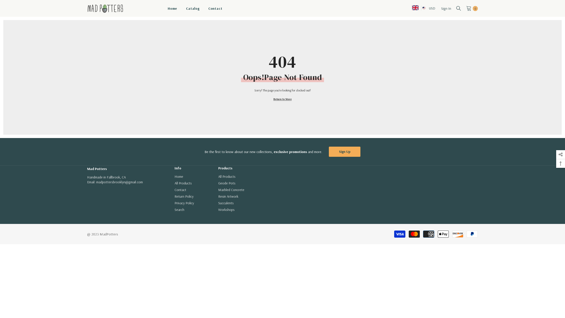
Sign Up (344, 151)
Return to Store (282, 99)
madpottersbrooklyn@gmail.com (119, 182)
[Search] (458, 8)
